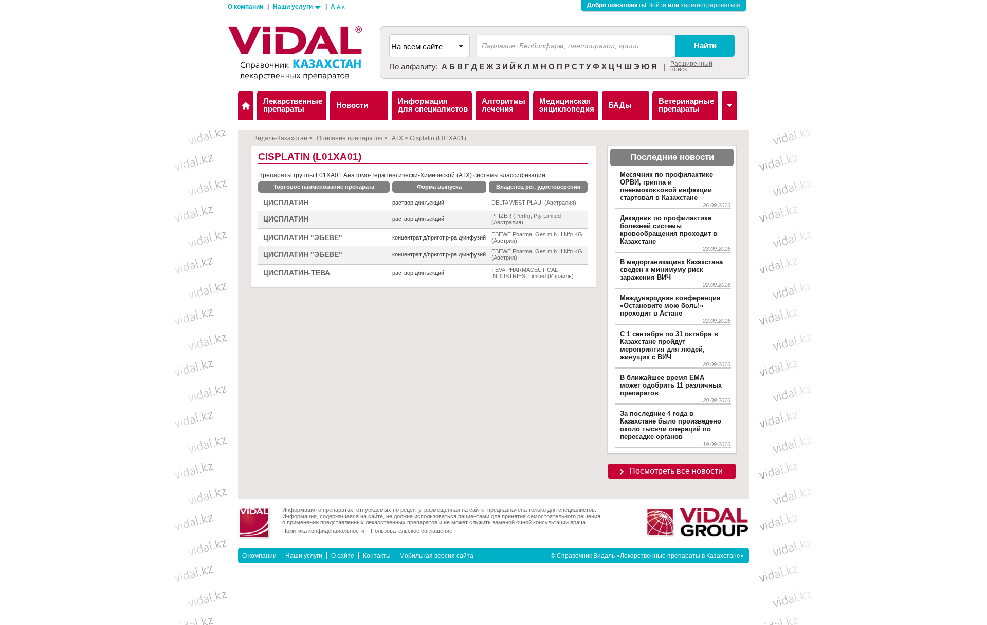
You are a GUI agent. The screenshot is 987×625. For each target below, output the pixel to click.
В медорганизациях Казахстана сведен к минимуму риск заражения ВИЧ (671, 269)
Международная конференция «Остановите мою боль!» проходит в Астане (670, 305)
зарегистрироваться (710, 5)
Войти (657, 5)
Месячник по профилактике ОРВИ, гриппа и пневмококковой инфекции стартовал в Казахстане (666, 186)
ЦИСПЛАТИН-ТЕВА (296, 273)
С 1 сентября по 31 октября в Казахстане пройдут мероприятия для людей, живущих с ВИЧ (669, 345)
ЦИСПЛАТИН (285, 203)
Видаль (245, 105)
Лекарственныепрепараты (292, 105)
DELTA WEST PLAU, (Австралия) (533, 202)
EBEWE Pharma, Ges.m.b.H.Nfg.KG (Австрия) (536, 237)
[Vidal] (729, 105)
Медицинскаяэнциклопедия (566, 105)
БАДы (620, 105)
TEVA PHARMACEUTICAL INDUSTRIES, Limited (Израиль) (532, 273)
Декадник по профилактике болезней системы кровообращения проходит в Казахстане (668, 229)
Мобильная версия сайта (436, 555)
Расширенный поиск (691, 66)
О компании (245, 6)
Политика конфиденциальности (323, 531)
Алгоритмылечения (503, 105)
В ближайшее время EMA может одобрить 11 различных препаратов (671, 385)
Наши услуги (293, 6)
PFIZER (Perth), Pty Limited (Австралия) (526, 219)
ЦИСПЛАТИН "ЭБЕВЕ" (302, 238)
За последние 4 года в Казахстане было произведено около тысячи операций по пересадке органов (670, 425)
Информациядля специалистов (433, 105)
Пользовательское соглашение (411, 531)
